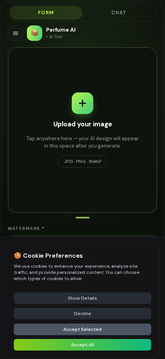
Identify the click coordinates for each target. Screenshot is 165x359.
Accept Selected (82, 329)
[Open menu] (15, 33)
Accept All (82, 345)
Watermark (26, 228)
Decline (82, 313)
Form (46, 13)
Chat (119, 13)
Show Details (82, 298)
